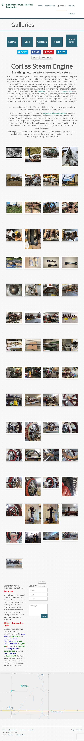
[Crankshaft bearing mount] (14, 404)
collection (71, 14)
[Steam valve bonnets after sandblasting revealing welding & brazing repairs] (32, 266)
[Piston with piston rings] (32, 239)
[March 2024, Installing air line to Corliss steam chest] (32, 541)
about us (71, 6)
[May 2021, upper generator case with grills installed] (32, 459)
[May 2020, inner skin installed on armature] (69, 459)
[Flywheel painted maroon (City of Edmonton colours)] (32, 404)
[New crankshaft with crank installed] (51, 376)
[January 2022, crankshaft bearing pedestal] (14, 541)
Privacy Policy (20, 735)
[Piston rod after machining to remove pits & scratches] (51, 349)
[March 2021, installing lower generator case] (14, 459)
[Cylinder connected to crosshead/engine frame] (51, 321)
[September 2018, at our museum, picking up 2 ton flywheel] (51, 211)
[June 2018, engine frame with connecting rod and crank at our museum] (14, 211)
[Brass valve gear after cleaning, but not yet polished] (14, 349)
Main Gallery (46, 58)
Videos (57, 41)
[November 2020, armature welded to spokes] (14, 431)
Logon (73, 730)
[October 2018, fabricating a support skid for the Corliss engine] (51, 294)
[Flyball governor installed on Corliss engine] (69, 514)
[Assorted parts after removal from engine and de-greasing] (51, 239)
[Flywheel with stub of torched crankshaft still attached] (32, 211)
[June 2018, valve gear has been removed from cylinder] (51, 184)
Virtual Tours (72, 40)
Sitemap (10, 735)
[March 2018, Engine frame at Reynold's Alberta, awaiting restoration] (69, 156)
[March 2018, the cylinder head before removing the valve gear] (51, 156)
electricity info (50, 6)
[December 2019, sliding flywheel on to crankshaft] (69, 376)
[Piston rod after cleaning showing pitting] (32, 349)
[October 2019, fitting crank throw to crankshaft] (32, 376)
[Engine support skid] (69, 294)
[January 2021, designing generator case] (51, 431)
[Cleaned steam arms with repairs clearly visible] (51, 266)
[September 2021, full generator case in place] (51, 486)
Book (27, 41)
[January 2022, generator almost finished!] (14, 514)
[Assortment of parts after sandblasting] (32, 294)
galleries (61, 6)
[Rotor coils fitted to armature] (69, 431)
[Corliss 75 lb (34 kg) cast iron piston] (14, 239)
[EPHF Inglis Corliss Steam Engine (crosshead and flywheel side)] (14, 568)
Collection (42, 41)
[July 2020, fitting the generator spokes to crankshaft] (69, 404)
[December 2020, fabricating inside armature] (32, 431)
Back (36, 58)
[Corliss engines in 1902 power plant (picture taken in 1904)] (14, 156)
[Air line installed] (51, 541)
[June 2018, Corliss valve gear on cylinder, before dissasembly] (32, 184)
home (40, 6)
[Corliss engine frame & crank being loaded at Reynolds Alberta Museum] (69, 184)
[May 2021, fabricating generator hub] (51, 459)
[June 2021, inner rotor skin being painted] (32, 486)
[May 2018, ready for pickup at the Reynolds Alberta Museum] (14, 184)
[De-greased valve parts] (69, 239)
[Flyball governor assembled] (51, 514)
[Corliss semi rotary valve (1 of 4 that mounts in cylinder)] (69, 266)
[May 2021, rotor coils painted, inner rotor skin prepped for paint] (14, 486)
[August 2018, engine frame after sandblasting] (14, 266)
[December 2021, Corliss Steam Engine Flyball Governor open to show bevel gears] (32, 514)
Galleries (12, 41)
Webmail (79, 730)
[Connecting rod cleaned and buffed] (69, 349)
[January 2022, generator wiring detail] (69, 486)
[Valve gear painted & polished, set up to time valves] (51, 404)
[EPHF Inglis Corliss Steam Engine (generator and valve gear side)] (69, 541)
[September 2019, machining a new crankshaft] (14, 376)
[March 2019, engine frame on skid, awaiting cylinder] (32, 321)
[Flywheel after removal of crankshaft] (69, 211)
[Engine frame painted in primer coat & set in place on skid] (14, 321)
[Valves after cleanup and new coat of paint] (69, 321)
